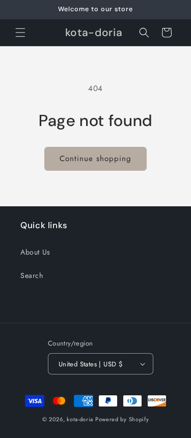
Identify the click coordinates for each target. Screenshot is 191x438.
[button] (20, 32)
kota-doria (80, 419)
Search (31, 275)
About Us (35, 252)
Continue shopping (95, 158)
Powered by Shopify (122, 419)
